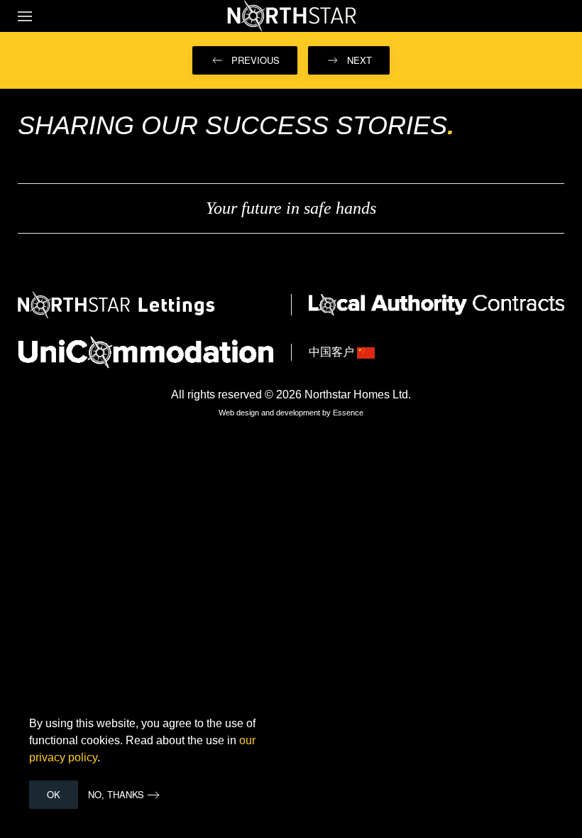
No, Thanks (116, 794)
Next (359, 60)
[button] (25, 16)
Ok (53, 794)
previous (255, 60)
